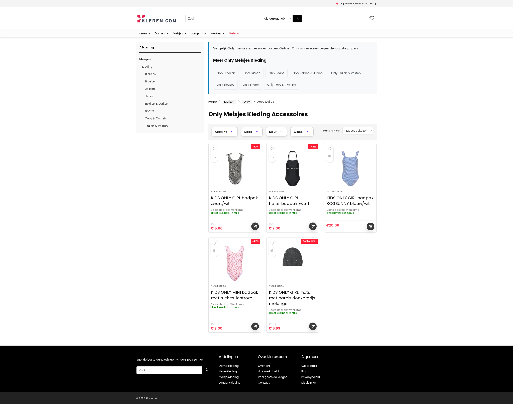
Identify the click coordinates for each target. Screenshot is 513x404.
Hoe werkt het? (268, 371)
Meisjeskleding (229, 377)
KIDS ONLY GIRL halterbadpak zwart (289, 200)
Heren (143, 33)
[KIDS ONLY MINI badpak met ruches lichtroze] (234, 263)
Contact (264, 383)
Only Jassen (251, 73)
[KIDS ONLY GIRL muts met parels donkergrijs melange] (292, 263)
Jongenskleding (229, 383)
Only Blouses (225, 85)
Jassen (150, 89)
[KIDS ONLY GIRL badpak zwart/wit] (234, 169)
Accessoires (218, 191)
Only (246, 102)
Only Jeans (276, 73)
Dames (160, 33)
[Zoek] (297, 18)
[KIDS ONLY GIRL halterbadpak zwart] (292, 169)
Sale (232, 33)
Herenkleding (228, 371)
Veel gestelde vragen (273, 377)
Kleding (147, 67)
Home (212, 102)
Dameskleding (229, 366)
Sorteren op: (331, 130)
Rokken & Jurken (156, 104)
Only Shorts (251, 85)
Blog (304, 371)
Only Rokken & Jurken (308, 73)
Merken (216, 33)
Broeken (151, 81)
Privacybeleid (310, 377)
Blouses (150, 74)
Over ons (264, 366)
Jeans (149, 96)
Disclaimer (308, 383)
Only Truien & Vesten (346, 73)
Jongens (197, 33)
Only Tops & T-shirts (281, 85)
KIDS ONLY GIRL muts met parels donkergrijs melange (292, 298)
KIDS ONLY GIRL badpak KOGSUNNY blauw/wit (350, 200)
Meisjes (178, 33)
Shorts (149, 111)
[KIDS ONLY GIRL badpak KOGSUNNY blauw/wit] (350, 169)
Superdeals (309, 366)
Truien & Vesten (156, 126)
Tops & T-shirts (156, 118)
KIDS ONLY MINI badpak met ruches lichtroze (234, 295)
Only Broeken (226, 73)
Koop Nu (255, 226)
